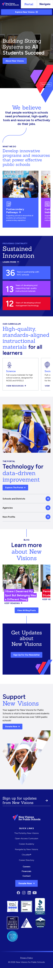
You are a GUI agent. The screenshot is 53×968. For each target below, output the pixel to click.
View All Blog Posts (26, 610)
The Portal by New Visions (26, 833)
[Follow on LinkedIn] (29, 892)
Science (11, 371)
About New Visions (15, 61)
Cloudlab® (26, 854)
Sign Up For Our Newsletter (26, 655)
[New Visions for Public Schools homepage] (26, 818)
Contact (27, 876)
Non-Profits (9, 516)
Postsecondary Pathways (15, 211)
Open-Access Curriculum (26, 838)
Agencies (8, 507)
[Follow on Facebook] (18, 892)
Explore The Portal (14, 487)
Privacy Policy (26, 958)
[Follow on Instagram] (23, 892)
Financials (26, 871)
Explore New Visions (25, 12)
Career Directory (26, 860)
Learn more (11, 262)
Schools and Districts (14, 498)
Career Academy (26, 844)
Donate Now (11, 726)
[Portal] (29, 4)
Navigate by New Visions (26, 849)
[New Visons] (10, 4)
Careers (26, 866)
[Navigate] (45, 4)
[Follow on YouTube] (34, 892)
